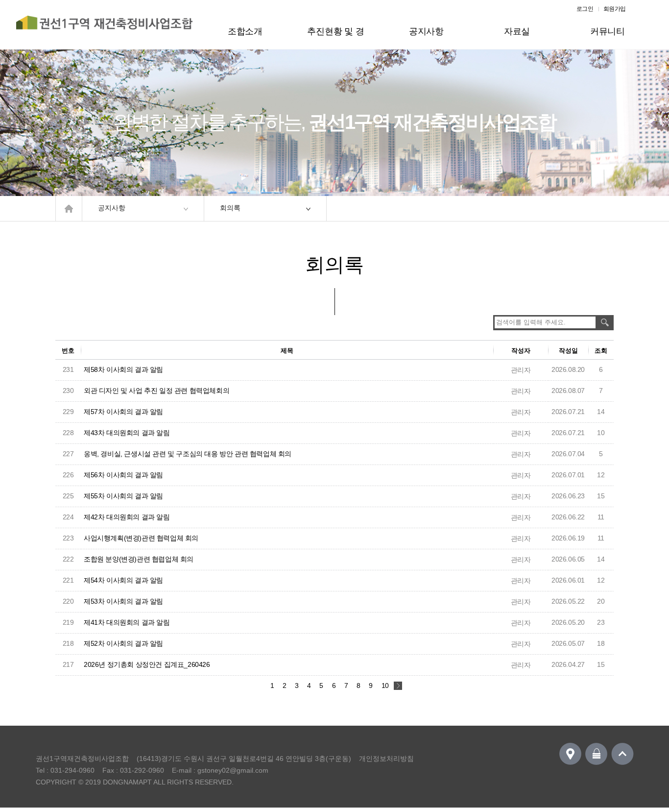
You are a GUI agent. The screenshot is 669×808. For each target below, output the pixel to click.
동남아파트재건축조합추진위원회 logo (104, 28)
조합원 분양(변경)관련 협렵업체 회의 (138, 559)
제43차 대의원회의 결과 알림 (127, 433)
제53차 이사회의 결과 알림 (123, 601)
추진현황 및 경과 (335, 37)
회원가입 (614, 8)
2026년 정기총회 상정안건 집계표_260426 (147, 664)
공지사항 (426, 31)
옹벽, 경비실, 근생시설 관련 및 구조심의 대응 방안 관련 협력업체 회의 (187, 454)
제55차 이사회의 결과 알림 (123, 496)
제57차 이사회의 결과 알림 (123, 412)
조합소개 (245, 31)
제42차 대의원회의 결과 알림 (127, 517)
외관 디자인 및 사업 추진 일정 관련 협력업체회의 (156, 390)
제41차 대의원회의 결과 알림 (127, 622)
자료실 (517, 31)
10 (385, 685)
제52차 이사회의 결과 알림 (123, 643)
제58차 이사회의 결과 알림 (123, 369)
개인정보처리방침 (386, 758)
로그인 (585, 8)
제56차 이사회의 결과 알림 (123, 475)
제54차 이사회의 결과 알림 (123, 580)
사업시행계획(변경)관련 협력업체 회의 (141, 538)
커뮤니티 (607, 31)
